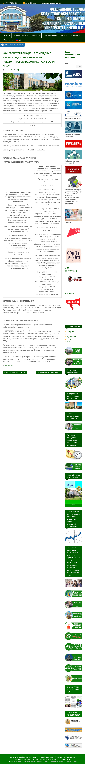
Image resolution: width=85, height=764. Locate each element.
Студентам (74, 35)
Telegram (70, 331)
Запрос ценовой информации (43, 757)
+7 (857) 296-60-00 (12, 3)
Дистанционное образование (20, 757)
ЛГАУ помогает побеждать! (49, 372)
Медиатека (71, 757)
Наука (63, 35)
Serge (17, 70)
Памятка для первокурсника (51, 3)
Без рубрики (9, 365)
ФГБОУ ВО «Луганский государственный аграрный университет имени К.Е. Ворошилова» (45, 761)
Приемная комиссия (50, 35)
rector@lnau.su (30, 3)
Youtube (70, 339)
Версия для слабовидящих (14, 44)
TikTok (69, 342)
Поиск (67, 63)
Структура (34, 35)
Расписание (8, 40)
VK (68, 334)
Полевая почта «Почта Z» (14, 372)
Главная (7, 35)
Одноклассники (72, 337)
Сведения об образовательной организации (72, 54)
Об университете (19, 35)
